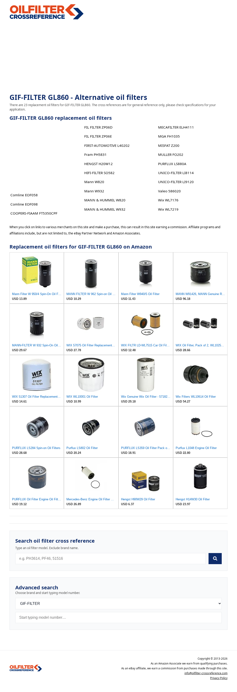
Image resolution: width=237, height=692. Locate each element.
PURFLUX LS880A (172, 163)
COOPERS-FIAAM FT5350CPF (33, 213)
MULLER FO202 (170, 154)
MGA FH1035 (169, 136)
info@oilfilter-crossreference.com (206, 673)
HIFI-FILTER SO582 (99, 172)
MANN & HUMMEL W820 (104, 200)
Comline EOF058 (24, 195)
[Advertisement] (118, 57)
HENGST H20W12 (98, 163)
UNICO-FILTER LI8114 (176, 172)
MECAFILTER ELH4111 (176, 127)
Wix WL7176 (168, 200)
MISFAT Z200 (168, 145)
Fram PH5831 (95, 154)
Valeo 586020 (169, 191)
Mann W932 (94, 191)
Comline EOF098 (24, 204)
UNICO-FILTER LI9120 (176, 181)
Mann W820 (94, 181)
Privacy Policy (219, 678)
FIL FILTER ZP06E (98, 136)
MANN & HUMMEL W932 (104, 209)
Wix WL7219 (168, 209)
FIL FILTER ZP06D (98, 127)
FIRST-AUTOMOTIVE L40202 (107, 145)
